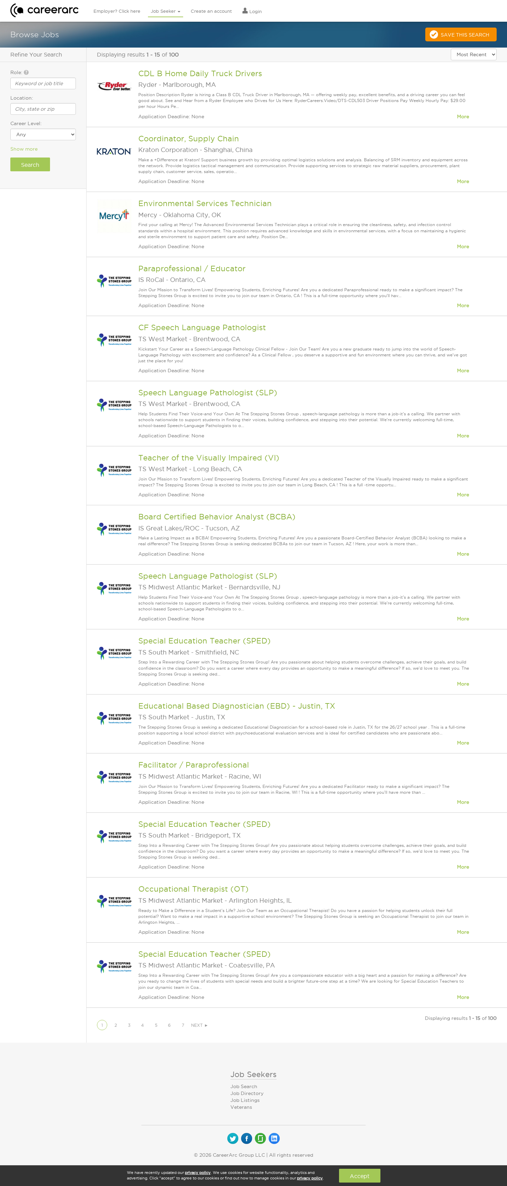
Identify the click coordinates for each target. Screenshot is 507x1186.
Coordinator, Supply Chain (188, 138)
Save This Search (465, 35)
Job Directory (247, 1093)
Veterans (241, 1107)
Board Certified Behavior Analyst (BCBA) (217, 517)
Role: (17, 72)
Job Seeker (164, 11)
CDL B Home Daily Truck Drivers (200, 73)
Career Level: (26, 123)
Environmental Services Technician (205, 203)
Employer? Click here (116, 11)
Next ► (199, 1025)
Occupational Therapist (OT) (193, 889)
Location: (21, 98)
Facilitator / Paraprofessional (193, 765)
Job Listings (245, 1100)
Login (255, 11)
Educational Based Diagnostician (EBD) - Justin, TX (236, 706)
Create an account (211, 11)
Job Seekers (253, 1074)
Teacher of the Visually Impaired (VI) (208, 458)
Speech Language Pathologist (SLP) (207, 392)
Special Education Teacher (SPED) (204, 641)
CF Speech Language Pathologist (202, 327)
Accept (359, 1176)
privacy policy (198, 1172)
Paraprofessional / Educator (192, 268)
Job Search (243, 1086)
